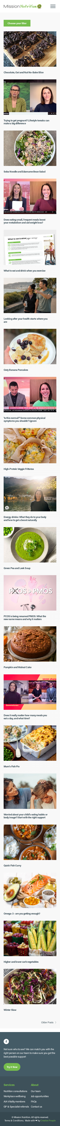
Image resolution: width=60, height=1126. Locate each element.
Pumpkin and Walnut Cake (17, 667)
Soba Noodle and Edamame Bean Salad (24, 171)
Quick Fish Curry (12, 865)
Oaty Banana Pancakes (16, 369)
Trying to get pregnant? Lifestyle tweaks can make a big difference (26, 122)
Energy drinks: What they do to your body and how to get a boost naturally (25, 518)
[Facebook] (6, 1041)
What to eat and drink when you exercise (24, 270)
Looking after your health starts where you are (25, 320)
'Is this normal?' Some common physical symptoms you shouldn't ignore (24, 419)
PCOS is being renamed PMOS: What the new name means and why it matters (25, 617)
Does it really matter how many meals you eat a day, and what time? (25, 717)
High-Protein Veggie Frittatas (19, 469)
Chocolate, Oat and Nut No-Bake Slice (23, 72)
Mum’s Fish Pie (11, 766)
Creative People (47, 1120)
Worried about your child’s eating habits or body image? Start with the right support (25, 816)
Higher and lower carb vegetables (21, 961)
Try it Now (12, 1066)
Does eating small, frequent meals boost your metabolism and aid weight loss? (24, 221)
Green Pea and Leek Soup (17, 568)
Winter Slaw (10, 1009)
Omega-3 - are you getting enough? (22, 913)
